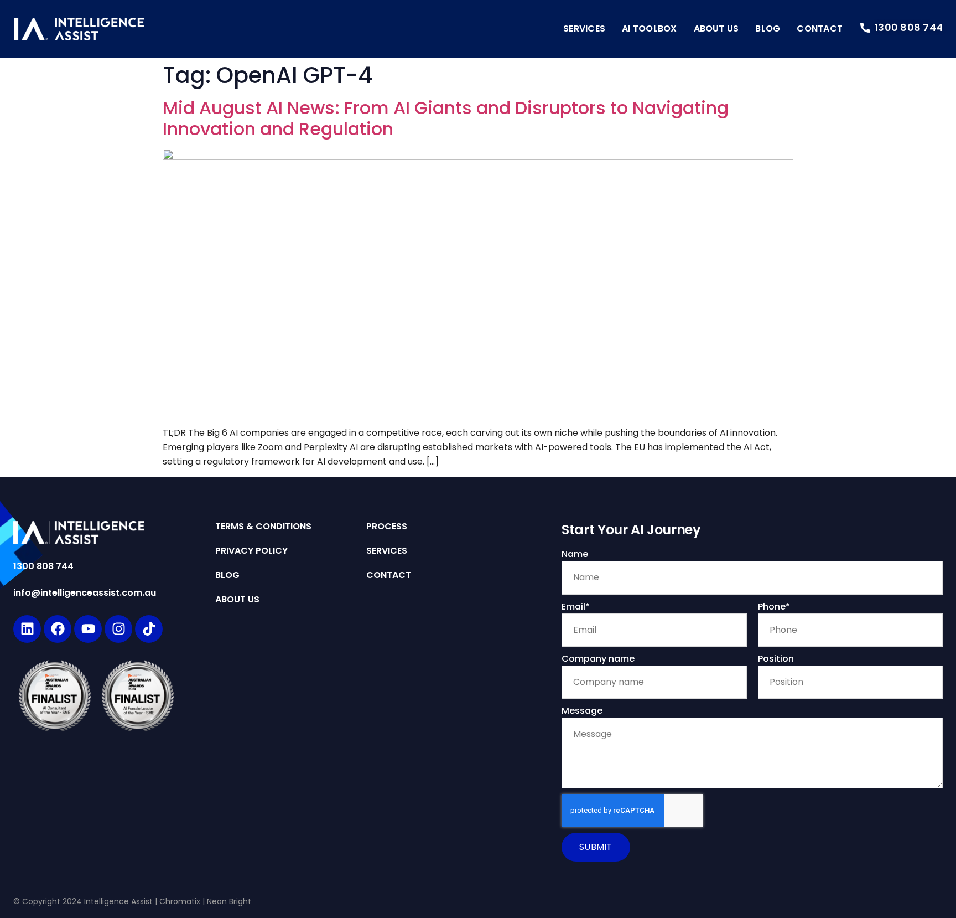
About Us (716, 28)
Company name (598, 658)
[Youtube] (88, 629)
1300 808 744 (43, 566)
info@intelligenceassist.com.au (84, 592)
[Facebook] (57, 629)
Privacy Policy (251, 550)
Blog (767, 28)
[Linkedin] (27, 629)
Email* (576, 606)
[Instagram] (118, 629)
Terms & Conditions (263, 526)
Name (575, 554)
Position (776, 658)
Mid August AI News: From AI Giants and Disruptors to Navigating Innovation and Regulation (446, 118)
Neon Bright (229, 901)
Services (584, 28)
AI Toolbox (649, 28)
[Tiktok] (149, 629)
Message (582, 710)
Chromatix (179, 901)
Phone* (774, 606)
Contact (820, 28)
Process (386, 526)
